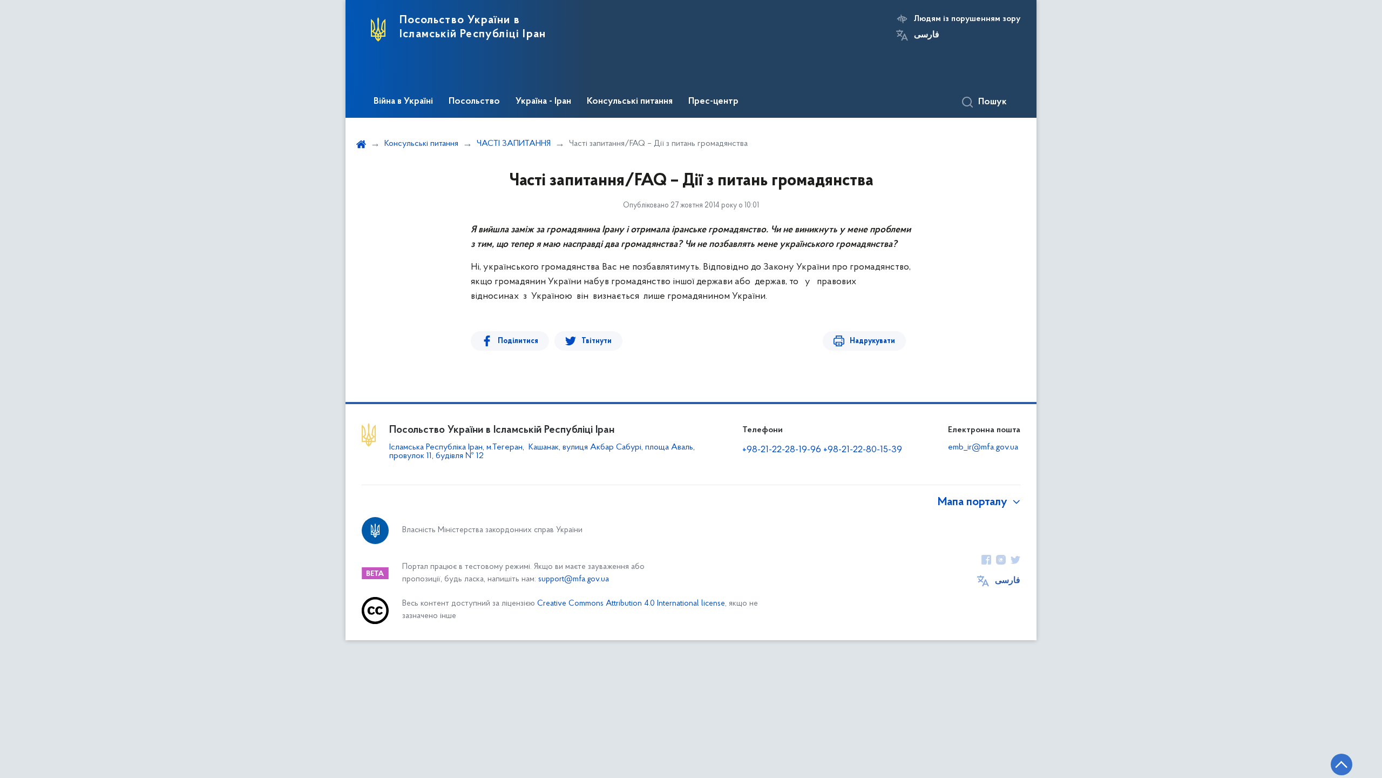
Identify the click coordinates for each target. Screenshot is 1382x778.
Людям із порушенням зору (967, 19)
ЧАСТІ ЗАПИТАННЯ (514, 143)
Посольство (474, 101)
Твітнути (596, 341)
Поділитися (518, 341)
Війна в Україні (403, 101)
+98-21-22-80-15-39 (862, 450)
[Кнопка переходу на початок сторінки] (1341, 764)
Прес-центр (713, 101)
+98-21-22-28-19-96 (781, 450)
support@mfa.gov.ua (573, 579)
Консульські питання (630, 101)
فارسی (926, 35)
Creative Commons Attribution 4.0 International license (631, 604)
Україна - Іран (543, 101)
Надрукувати (872, 341)
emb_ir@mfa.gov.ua (983, 447)
